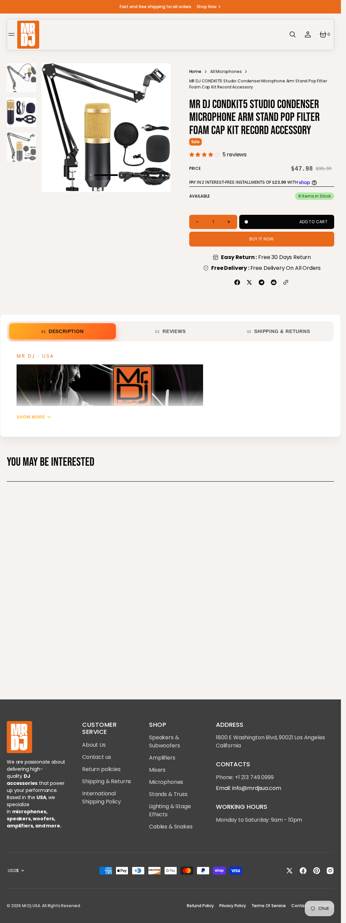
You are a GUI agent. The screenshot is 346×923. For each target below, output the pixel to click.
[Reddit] (273, 282)
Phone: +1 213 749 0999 (244, 777)
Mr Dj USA (31, 905)
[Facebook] (237, 282)
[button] (12, 34)
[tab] (62, 331)
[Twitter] (249, 282)
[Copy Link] (285, 282)
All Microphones (226, 71)
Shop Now (207, 6)
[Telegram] (261, 282)
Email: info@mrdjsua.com (248, 788)
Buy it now (261, 239)
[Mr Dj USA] (28, 34)
